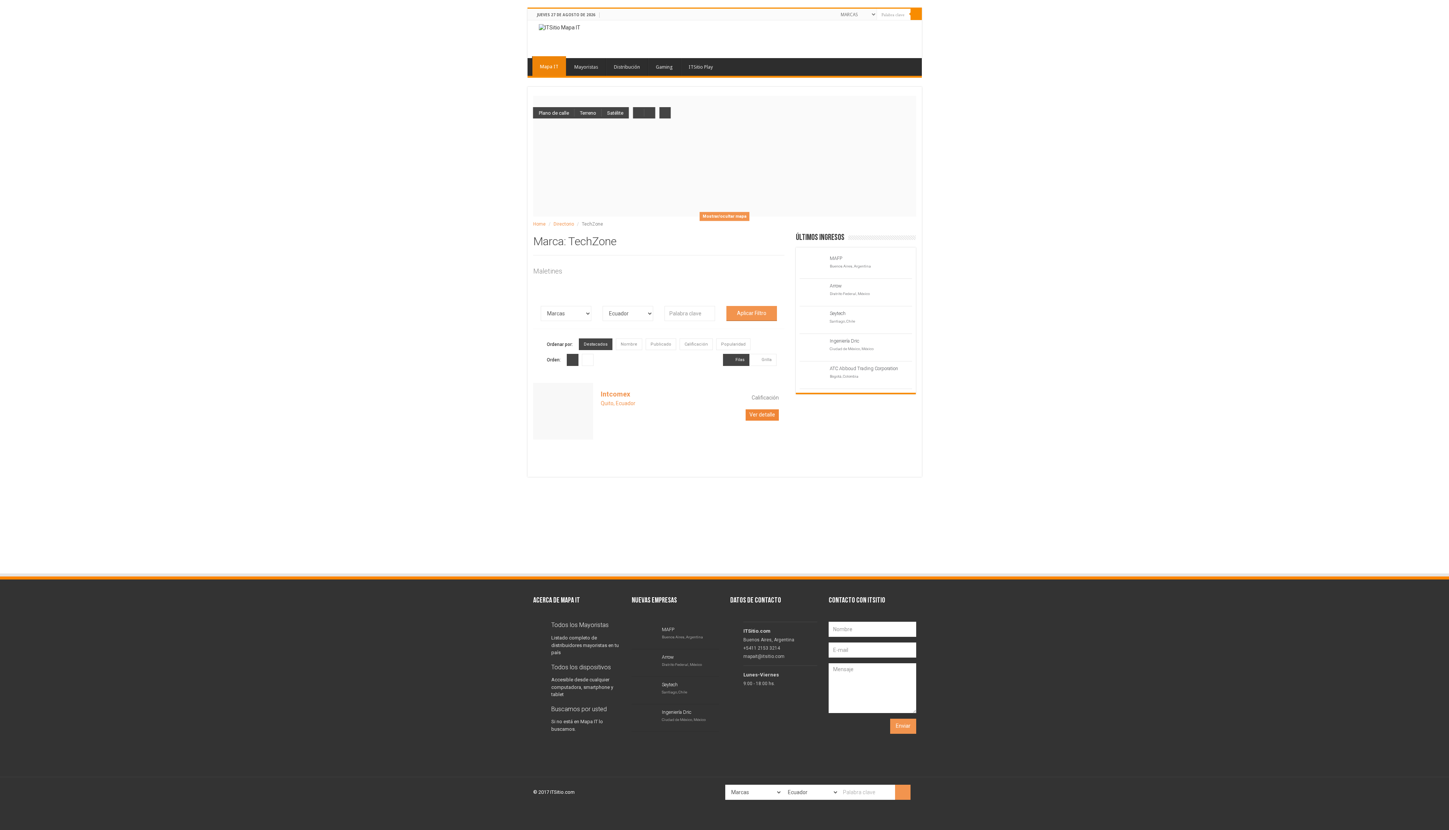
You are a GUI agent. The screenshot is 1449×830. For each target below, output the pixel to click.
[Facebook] (806, 14)
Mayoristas (586, 67)
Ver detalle (762, 415)
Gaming (664, 67)
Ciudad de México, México (852, 349)
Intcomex (615, 394)
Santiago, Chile (842, 321)
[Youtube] (826, 14)
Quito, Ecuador (618, 403)
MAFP (836, 258)
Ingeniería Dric (844, 341)
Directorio (564, 224)
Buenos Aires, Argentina (850, 266)
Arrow (836, 286)
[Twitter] (813, 14)
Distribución (627, 67)
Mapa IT (549, 66)
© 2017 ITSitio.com (554, 792)
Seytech (838, 313)
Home (539, 224)
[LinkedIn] (820, 14)
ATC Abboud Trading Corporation (864, 368)
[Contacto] (833, 14)
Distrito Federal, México (850, 294)
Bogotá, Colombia (844, 376)
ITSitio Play (701, 67)
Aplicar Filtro (751, 313)
